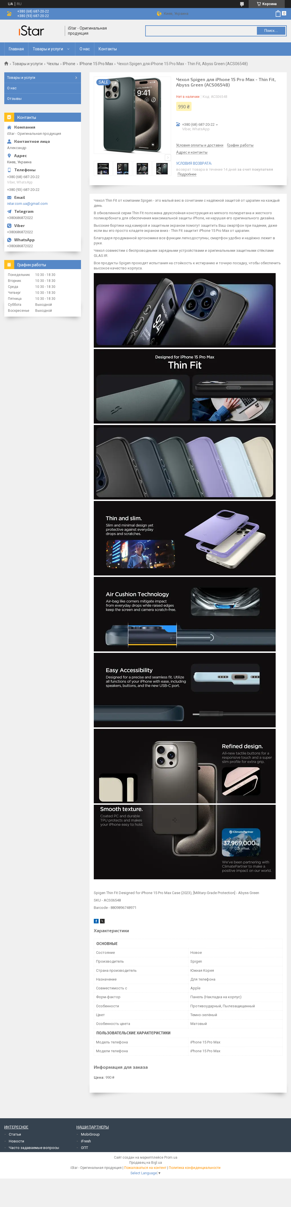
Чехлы (53, 63)
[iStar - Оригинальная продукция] (32, 31)
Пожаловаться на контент (145, 1168)
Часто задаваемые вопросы (34, 1148)
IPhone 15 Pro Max (96, 63)
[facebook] (96, 922)
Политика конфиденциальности (195, 1168)
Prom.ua (170, 1157)
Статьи (15, 1134)
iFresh (86, 1141)
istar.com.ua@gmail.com (27, 203)
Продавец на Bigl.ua (145, 1163)
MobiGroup (90, 1134)
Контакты (108, 49)
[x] (102, 922)
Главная (16, 49)
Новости (16, 1141)
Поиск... (271, 30)
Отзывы (14, 98)
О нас (85, 49)
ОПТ (84, 1148)
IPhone (69, 63)
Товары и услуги (48, 49)
